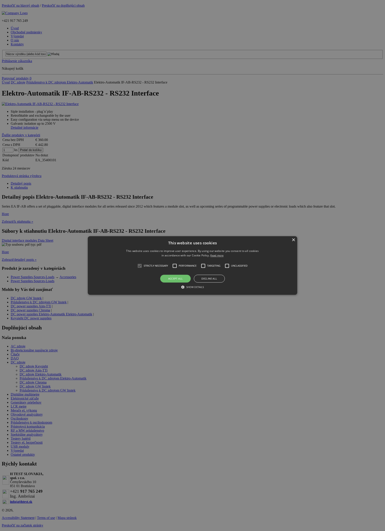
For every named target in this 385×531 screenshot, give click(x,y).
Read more (216, 255)
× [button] (293, 240)
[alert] (192, 265)
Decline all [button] (209, 278)
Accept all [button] (175, 278)
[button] (192, 265)
